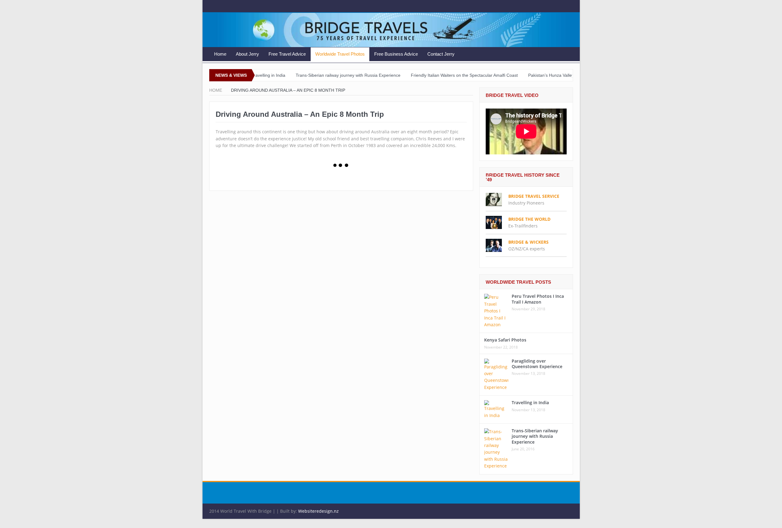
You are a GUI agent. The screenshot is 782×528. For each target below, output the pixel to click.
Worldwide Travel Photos (340, 54)
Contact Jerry (441, 54)
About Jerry (247, 54)
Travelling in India (530, 402)
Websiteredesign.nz (318, 511)
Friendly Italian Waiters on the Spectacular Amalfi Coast (444, 75)
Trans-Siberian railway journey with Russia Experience (328, 75)
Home (220, 54)
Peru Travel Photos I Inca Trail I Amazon (538, 299)
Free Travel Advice (287, 54)
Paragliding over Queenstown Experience (537, 363)
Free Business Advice (396, 54)
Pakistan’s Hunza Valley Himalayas (542, 75)
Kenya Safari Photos (505, 340)
